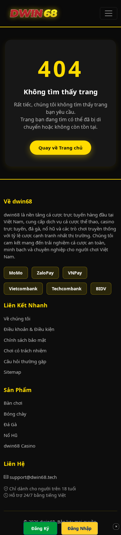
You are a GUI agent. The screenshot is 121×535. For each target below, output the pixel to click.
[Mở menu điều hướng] (108, 13)
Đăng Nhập (80, 528)
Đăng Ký (40, 528)
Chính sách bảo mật (25, 340)
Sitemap (12, 372)
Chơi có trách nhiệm (25, 350)
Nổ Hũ (10, 435)
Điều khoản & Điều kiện (29, 329)
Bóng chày (15, 414)
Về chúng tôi (17, 318)
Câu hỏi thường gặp (25, 361)
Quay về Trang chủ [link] (60, 148)
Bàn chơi (13, 403)
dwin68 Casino (19, 446)
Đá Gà (10, 424)
